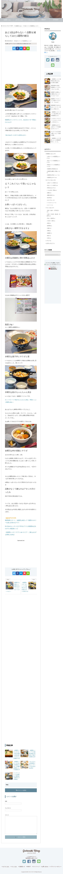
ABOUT (43, 19)
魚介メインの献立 (51, 185)
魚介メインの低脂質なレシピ (24, 41)
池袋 (48, 228)
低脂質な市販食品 (51, 168)
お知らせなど (49, 243)
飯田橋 (49, 225)
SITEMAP (55, 19)
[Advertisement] (21, 67)
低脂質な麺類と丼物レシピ (53, 171)
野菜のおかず (50, 187)
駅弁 (48, 235)
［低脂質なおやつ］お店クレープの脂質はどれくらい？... (56, 127)
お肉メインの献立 (51, 182)
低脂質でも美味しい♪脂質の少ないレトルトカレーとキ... (56, 94)
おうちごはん (19, 20)
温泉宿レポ (22, 866)
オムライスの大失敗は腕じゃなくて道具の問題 (56, 133)
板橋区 (49, 233)
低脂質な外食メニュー (52, 175)
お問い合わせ (45, 866)
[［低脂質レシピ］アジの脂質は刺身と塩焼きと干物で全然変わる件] (24, 756)
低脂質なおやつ (51, 177)
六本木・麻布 (50, 220)
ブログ (48, 240)
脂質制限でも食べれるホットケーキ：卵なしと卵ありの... (56, 107)
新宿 (48, 223)
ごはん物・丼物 (51, 190)
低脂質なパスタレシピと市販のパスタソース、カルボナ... (56, 100)
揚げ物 (49, 197)
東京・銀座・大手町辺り (53, 210)
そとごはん (31, 20)
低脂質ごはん (7, 20)
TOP (7, 25)
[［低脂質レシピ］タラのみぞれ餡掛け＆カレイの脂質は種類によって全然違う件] (9, 767)
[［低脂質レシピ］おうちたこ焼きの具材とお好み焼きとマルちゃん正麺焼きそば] (9, 756)
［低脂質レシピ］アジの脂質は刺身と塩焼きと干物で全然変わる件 (32, 753)
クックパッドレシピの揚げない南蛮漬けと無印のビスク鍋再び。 (16, 776)
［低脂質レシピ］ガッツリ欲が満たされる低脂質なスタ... (56, 113)
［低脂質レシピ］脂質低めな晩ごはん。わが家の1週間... (56, 80)
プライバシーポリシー (56, 866)
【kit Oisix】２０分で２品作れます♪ (15, 135)
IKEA (48, 238)
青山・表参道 (50, 218)
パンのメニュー (51, 202)
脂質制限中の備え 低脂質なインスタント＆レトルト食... (56, 87)
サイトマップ (36, 866)
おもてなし (50, 200)
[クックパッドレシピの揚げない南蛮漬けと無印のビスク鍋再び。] (9, 778)
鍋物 (48, 192)
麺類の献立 (50, 195)
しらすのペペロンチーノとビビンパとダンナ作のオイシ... (56, 120)
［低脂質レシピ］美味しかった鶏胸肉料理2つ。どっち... (56, 140)
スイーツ (49, 205)
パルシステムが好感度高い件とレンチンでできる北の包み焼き (32, 765)
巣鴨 (48, 230)
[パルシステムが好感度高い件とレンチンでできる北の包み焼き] (24, 767)
